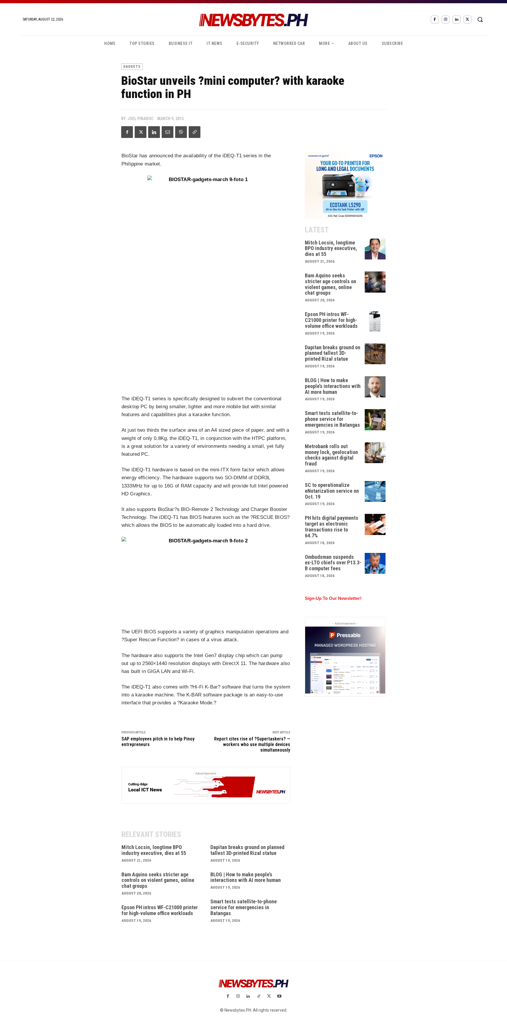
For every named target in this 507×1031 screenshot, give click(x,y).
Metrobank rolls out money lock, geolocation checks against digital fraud (331, 455)
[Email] (167, 132)
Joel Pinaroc (140, 118)
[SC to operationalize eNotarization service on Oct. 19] (375, 491)
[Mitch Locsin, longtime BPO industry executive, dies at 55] (375, 249)
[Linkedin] (456, 19)
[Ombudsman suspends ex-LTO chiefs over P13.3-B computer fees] (375, 563)
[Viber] (181, 132)
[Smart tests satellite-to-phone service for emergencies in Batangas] (375, 419)
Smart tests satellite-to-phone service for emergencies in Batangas (243, 907)
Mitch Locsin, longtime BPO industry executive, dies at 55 (153, 850)
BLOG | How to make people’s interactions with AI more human (245, 877)
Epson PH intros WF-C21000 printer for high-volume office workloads (159, 910)
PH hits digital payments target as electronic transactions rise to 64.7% (331, 526)
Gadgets (132, 67)
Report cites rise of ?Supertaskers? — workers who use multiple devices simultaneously (252, 744)
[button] (480, 19)
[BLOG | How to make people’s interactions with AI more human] (375, 386)
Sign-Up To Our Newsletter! (333, 598)
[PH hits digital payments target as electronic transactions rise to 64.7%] (375, 524)
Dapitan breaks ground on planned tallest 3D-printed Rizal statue (247, 850)
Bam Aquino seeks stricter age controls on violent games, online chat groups (157, 880)
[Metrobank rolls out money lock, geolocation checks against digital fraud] (375, 452)
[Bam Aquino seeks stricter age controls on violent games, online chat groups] (375, 282)
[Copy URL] (194, 132)
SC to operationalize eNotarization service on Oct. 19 (332, 491)
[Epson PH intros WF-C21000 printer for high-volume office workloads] (375, 320)
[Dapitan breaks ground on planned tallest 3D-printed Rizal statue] (375, 354)
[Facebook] (435, 19)
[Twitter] (467, 19)
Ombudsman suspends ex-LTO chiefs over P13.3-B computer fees (333, 563)
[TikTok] (258, 996)
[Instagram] (445, 19)
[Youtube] (279, 996)
